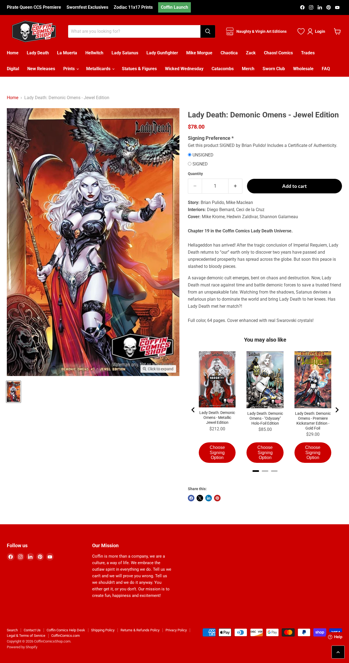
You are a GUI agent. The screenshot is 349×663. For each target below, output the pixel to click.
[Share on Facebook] (191, 498)
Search (12, 630)
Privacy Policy (176, 630)
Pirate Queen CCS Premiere (34, 7)
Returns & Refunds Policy (140, 630)
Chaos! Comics (278, 52)
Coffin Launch (174, 7)
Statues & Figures (139, 68)
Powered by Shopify (22, 647)
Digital (13, 68)
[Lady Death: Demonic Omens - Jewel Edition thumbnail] (13, 391)
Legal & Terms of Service (26, 636)
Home (13, 52)
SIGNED (200, 164)
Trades (308, 52)
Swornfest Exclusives (87, 7)
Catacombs (223, 68)
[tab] (255, 471)
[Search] (207, 31)
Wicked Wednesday (184, 68)
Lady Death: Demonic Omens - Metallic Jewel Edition (217, 417)
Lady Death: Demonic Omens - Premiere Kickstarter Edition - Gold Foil (313, 420)
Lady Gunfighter (162, 52)
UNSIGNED (202, 155)
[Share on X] (200, 498)
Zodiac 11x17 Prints (133, 7)
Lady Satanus (125, 52)
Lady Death (38, 52)
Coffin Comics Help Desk (66, 630)
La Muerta (67, 52)
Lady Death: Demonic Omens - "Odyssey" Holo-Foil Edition (265, 418)
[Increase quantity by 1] (235, 186)
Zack (251, 52)
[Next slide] (336, 409)
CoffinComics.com (65, 636)
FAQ (326, 68)
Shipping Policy (103, 630)
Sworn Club (274, 68)
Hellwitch (94, 52)
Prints (69, 68)
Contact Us (32, 630)
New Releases (41, 68)
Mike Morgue (199, 52)
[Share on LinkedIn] (208, 498)
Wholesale (303, 68)
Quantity (195, 173)
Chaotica (229, 52)
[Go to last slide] (193, 409)
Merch (248, 68)
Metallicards (99, 68)
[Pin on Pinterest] (217, 498)
